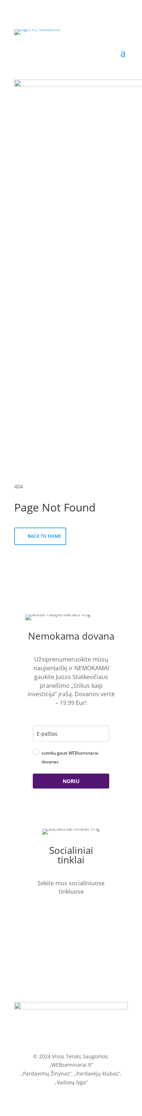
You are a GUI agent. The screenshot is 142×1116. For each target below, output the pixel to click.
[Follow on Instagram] (91, 912)
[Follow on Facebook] (59, 912)
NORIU (71, 781)
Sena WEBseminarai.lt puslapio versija (71, 1036)
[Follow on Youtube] (71, 925)
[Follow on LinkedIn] (42, 912)
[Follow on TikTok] (75, 912)
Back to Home (44, 536)
